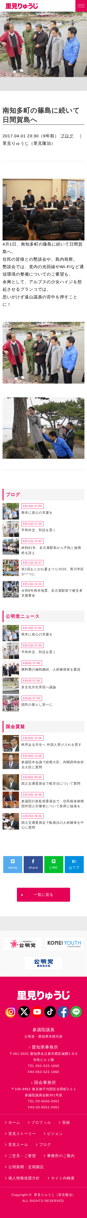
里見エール (18, 1145)
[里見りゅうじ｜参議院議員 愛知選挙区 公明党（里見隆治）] (22, 7)
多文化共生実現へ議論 (38, 687)
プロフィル (41, 1122)
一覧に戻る (43, 895)
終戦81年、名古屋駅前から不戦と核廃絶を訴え (51, 550)
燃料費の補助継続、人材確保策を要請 (51, 669)
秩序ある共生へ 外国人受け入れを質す (51, 744)
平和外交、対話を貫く (38, 530)
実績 (66, 1122)
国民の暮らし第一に (37, 704)
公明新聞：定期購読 (26, 1167)
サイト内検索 (63, 1178)
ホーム (14, 1122)
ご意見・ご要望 (22, 1156)
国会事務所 (45, 1082)
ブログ (67, 136)
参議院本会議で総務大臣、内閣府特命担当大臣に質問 (52, 764)
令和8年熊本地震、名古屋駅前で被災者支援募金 (52, 593)
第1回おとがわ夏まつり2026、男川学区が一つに (52, 571)
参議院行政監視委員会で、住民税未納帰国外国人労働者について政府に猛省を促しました (52, 804)
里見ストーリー (22, 1134)
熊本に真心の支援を (37, 512)
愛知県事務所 (45, 1047)
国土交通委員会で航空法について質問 (51, 783)
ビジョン (55, 1134)
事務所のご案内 (61, 1156)
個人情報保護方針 (24, 1178)
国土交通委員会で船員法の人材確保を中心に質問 (52, 825)
